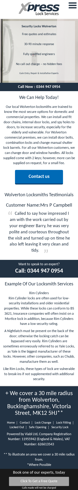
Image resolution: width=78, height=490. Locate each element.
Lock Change (43, 422)
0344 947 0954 (48, 87)
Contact (25, 422)
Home (11, 422)
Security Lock (59, 427)
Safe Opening (37, 427)
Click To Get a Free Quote (39, 481)
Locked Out (17, 427)
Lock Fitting (63, 422)
